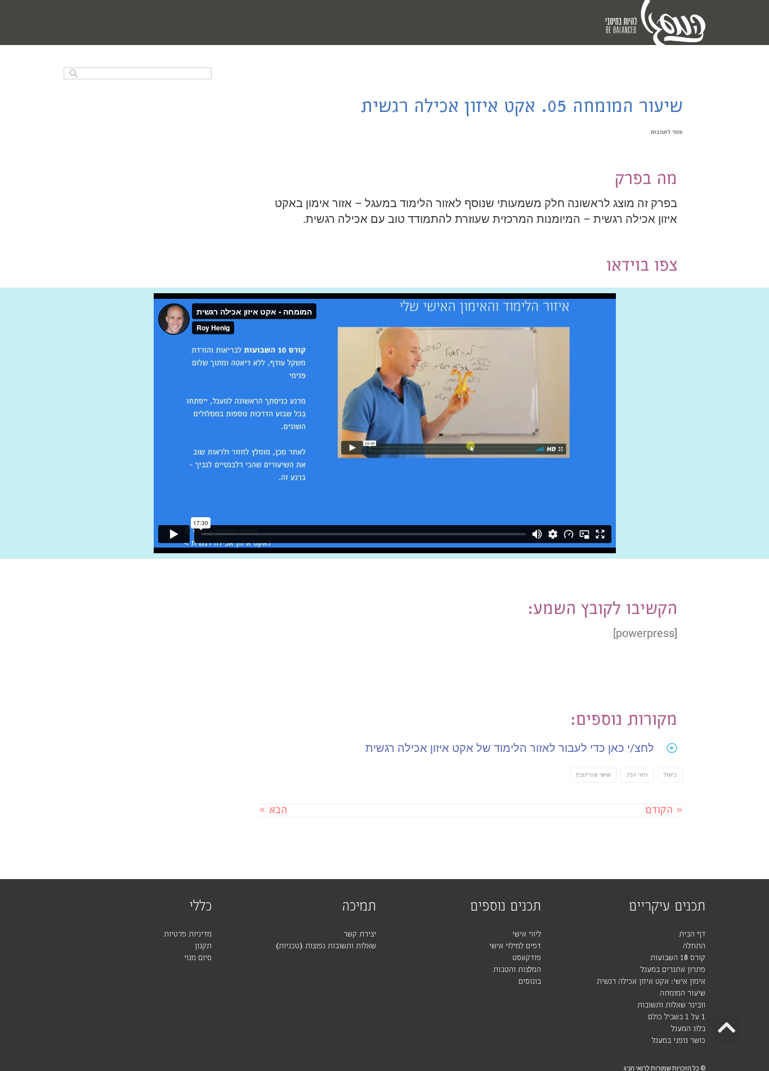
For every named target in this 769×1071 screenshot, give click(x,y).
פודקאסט (526, 958)
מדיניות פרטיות (188, 934)
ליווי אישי (526, 934)
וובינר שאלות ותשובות (671, 1005)
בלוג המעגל (688, 1029)
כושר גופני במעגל (678, 1041)
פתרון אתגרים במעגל (673, 970)
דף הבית (692, 934)
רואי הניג (637, 775)
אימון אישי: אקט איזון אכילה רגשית (651, 981)
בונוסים (529, 981)
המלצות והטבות (517, 970)
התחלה (694, 946)
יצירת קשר (359, 934)
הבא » (273, 810)
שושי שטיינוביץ (593, 775)
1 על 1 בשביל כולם (676, 1017)
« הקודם (664, 810)
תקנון (203, 946)
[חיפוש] (73, 73)
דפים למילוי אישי (515, 946)
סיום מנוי (198, 958)
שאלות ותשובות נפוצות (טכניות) (326, 946)
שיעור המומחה (682, 993)
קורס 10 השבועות (677, 958)
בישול (670, 775)
